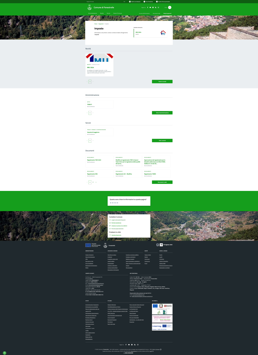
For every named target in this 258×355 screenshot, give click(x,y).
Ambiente (110, 257)
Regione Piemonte (90, 1)
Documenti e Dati (89, 261)
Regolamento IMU (92, 174)
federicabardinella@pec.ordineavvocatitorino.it (142, 296)
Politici (86, 268)
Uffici (88, 102)
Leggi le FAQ (88, 311)
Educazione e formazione (113, 270)
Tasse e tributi (148, 255)
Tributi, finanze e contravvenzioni (96, 129)
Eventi (160, 255)
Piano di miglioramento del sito (92, 309)
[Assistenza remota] (161, 349)
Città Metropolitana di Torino (114, 307)
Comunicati (147, 259)
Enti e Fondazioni (89, 263)
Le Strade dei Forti (134, 309)
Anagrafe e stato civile (113, 259)
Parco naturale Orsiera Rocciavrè (137, 305)
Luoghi (160, 257)
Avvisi (146, 263)
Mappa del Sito (88, 337)
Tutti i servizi (162, 140)
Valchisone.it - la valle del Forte (137, 320)
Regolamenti (90, 157)
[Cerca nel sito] (169, 7)
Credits (87, 330)
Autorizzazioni (111, 263)
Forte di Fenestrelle (134, 315)
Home (95, 24)
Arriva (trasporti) (111, 317)
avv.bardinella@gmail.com (138, 295)
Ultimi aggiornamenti (90, 332)
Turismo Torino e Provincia (135, 307)
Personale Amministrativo (91, 265)
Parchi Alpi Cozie (111, 324)
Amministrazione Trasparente (91, 305)
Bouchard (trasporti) (112, 320)
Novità (89, 64)
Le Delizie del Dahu (134, 311)
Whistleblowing (88, 339)
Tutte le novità (162, 81)
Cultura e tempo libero (113, 268)
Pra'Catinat (110, 322)
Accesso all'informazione (144, 13)
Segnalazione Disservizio (90, 315)
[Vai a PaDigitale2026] (164, 244)
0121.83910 (90, 278)
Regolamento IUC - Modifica (124, 174)
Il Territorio (161, 259)
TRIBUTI (89, 104)
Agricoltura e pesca (112, 255)
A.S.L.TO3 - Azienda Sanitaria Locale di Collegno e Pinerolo (121, 311)
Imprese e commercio (130, 257)
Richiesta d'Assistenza (90, 317)
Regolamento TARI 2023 (94, 160)
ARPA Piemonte (111, 313)
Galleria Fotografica (163, 261)
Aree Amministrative (90, 257)
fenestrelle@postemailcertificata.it (96, 283)
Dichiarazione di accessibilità (91, 307)
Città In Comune (155, 349)
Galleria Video (162, 263)
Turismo (127, 265)
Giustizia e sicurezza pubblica (132, 255)
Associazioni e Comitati (164, 268)
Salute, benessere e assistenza (133, 261)
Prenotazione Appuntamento (91, 313)
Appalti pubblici (111, 261)
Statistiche (87, 335)
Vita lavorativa (129, 268)
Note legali (87, 326)
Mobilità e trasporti (130, 259)
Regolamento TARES (150, 174)
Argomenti (101, 24)
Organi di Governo (89, 255)
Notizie (146, 257)
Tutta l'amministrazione (162, 113)
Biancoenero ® (134, 351)
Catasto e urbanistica (112, 265)
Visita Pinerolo (133, 313)
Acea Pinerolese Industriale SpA (115, 315)
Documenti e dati (162, 182)
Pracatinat (132, 322)
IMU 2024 (138, 32)
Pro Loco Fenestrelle (134, 317)
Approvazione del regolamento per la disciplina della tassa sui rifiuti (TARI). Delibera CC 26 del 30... (154, 162)
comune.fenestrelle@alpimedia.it (95, 285)
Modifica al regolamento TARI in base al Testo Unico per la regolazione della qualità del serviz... (128, 162)
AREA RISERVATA (129, 353)
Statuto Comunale (89, 322)
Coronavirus (147, 261)
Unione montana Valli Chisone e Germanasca (118, 309)
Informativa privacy (89, 324)
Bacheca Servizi (88, 320)
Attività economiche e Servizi (165, 265)
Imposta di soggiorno (93, 132)
